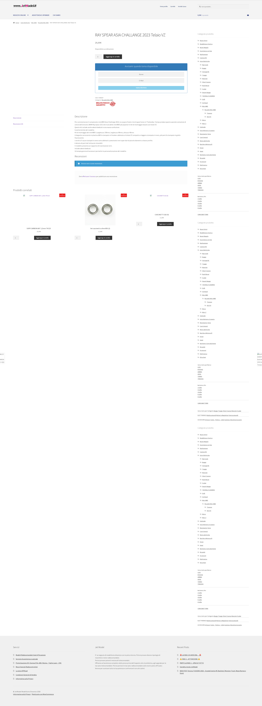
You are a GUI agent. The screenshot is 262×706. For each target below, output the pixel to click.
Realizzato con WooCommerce (43, 694)
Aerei (201, 151)
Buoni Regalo (204, 47)
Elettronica (203, 165)
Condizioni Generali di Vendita (26, 675)
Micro (204, 120)
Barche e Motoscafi (206, 144)
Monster (204, 79)
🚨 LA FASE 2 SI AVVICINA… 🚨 (190, 655)
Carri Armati (204, 137)
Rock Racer (205, 85)
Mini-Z (204, 124)
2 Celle (200, 199)
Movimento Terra (205, 134)
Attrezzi (207, 420)
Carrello (172, 6)
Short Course (206, 82)
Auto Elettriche (25, 23)
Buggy (204, 68)
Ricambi (202, 158)
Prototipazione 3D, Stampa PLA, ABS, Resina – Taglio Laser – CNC (39, 663)
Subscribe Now (141, 88)
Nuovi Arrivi (203, 41)
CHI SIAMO (56, 15)
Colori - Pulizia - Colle (217, 420)
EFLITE (209, 117)
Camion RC (203, 58)
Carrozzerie (238, 420)
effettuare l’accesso (89, 176)
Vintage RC (205, 72)
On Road (205, 103)
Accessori (203, 162)
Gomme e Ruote (229, 420)
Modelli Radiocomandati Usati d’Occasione (31, 655)
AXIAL (199, 185)
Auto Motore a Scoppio (207, 130)
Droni (201, 148)
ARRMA (200, 183)
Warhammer (204, 54)
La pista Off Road (22, 671)
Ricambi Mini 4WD (43, 23)
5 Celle (200, 206)
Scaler (204, 89)
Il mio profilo (164, 6)
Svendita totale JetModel (189, 667)
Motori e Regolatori (222, 415)
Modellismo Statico (206, 44)
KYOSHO (200, 181)
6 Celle (200, 208)
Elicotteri (203, 169)
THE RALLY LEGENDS (208, 96)
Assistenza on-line (206, 51)
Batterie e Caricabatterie (208, 155)
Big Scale (205, 65)
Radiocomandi (211, 415)
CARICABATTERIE (203, 214)
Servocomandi (233, 415)
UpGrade (203, 127)
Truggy (204, 75)
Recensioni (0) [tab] (18, 124)
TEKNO (200, 188)
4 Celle (200, 203)
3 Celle (200, 201)
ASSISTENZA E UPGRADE (40, 15)
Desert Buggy (206, 92)
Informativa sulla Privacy (24, 679)
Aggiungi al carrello (113, 57)
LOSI (199, 178)
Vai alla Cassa (182, 6)
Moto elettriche (205, 141)
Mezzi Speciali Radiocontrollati (27, 667)
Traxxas (209, 113)
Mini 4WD (34, 23)
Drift (203, 99)
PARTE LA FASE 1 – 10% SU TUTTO (192, 663)
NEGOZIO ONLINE (19, 15)
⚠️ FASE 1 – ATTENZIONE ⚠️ (190, 659)
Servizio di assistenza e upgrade (27, 659)
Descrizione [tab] (17, 118)
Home (17, 23)
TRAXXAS (200, 190)
